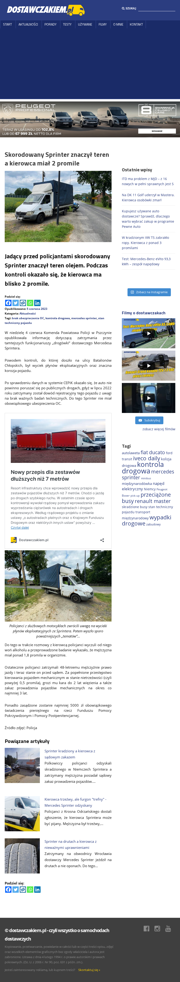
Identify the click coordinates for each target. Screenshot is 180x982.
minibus (146, 478)
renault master (153, 501)
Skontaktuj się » (89, 970)
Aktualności (28, 24)
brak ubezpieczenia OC (28, 318)
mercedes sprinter (84, 318)
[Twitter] (15, 303)
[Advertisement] (90, 63)
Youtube (170, 928)
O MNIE (118, 24)
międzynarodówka (137, 483)
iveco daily (146, 458)
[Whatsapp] (30, 303)
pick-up (135, 495)
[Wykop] (23, 303)
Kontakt (136, 24)
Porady (50, 24)
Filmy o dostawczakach (143, 313)
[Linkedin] (37, 303)
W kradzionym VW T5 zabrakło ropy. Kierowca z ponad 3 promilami (145, 242)
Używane (85, 24)
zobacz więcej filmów (158, 429)
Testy (67, 24)
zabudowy (153, 524)
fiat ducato (153, 452)
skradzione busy (134, 507)
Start (7, 24)
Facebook (149, 928)
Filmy (103, 24)
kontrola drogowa (57, 318)
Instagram (159, 928)
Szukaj (131, 8)
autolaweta (131, 452)
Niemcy (150, 489)
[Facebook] (8, 303)
